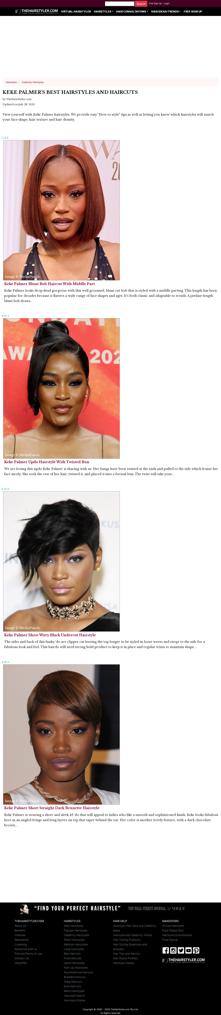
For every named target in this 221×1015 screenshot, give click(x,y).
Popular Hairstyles (75, 930)
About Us (20, 925)
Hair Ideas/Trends (165, 11)
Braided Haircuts (74, 977)
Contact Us (22, 958)
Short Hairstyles (74, 939)
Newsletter (22, 939)
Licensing (21, 944)
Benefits (20, 930)
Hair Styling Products (126, 939)
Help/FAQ (21, 963)
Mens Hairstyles (74, 991)
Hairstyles (102, 11)
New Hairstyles (73, 925)
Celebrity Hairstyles (76, 935)
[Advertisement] (110, 48)
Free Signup (170, 939)
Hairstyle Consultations (177, 935)
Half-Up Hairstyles (76, 967)
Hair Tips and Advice (126, 953)
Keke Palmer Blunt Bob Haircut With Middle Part (49, 284)
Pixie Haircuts (72, 958)
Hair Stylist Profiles (125, 958)
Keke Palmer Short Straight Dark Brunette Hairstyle (51, 808)
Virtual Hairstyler (76, 11)
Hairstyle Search (74, 995)
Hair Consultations (131, 11)
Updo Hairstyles (74, 963)
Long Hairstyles (74, 949)
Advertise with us (26, 949)
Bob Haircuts (72, 953)
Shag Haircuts (73, 981)
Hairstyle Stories (74, 1000)
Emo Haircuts (72, 986)
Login (166, 3)
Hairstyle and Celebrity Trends (132, 935)
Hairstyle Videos (123, 963)
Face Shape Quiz (173, 930)
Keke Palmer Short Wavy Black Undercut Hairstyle (50, 635)
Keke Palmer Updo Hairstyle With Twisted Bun (46, 462)
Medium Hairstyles (76, 944)
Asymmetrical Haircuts (78, 972)
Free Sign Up (155, 3)
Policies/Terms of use (28, 953)
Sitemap (20, 935)
